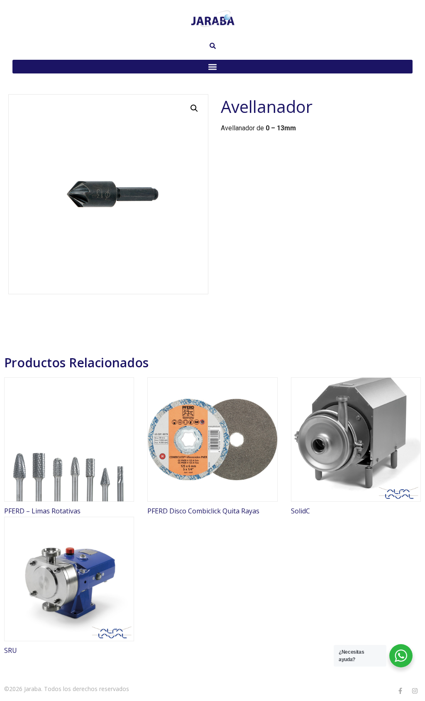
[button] (212, 66)
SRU (10, 650)
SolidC (300, 510)
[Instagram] (414, 690)
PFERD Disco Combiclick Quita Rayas (203, 510)
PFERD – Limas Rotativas (42, 510)
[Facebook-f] (400, 690)
